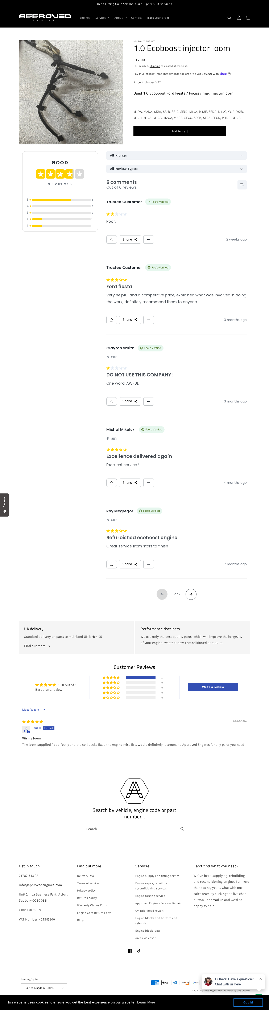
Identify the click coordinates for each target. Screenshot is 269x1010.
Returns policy (87, 898)
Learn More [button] (146, 1002)
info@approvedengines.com (40, 885)
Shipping (155, 65)
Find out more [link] (35, 646)
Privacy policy (86, 890)
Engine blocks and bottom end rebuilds (156, 920)
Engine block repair (148, 930)
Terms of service (88, 883)
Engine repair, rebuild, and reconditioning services (153, 885)
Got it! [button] (248, 1002)
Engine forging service (150, 896)
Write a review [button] (213, 687)
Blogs (81, 920)
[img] (32, 721)
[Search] (182, 829)
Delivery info (85, 876)
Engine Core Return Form (94, 913)
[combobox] (134, 829)
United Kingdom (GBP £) (40, 988)
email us (217, 900)
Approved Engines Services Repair (158, 903)
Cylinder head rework (150, 911)
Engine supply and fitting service (157, 876)
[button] (102, 17)
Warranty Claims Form (92, 905)
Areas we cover (145, 938)
